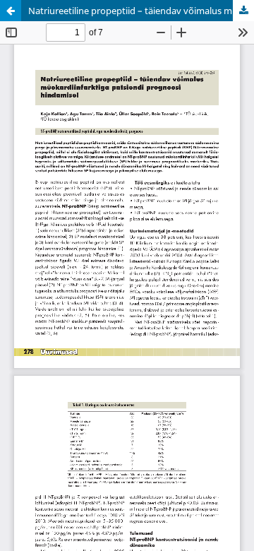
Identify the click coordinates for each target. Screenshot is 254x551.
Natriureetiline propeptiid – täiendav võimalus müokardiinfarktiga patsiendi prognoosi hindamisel (141, 10)
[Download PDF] (243, 10)
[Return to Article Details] (10, 10)
